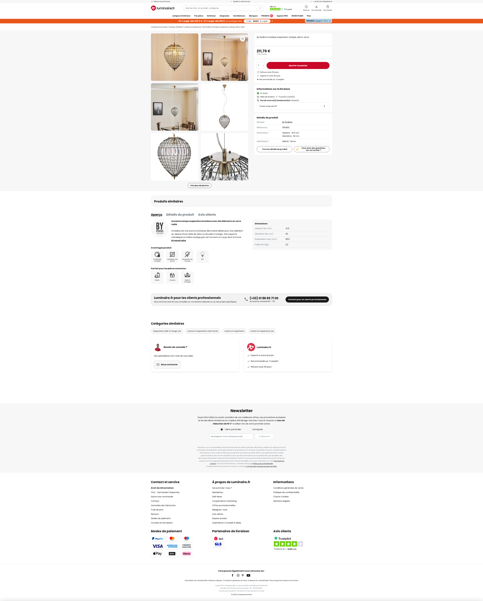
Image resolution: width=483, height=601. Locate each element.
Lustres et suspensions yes (262, 331)
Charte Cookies (281, 496)
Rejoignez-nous (219, 509)
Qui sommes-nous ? (222, 488)
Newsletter (217, 492)
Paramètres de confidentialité (196, 580)
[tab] (156, 214)
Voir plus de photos (199, 185)
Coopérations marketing (224, 501)
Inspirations (218, 522)
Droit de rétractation (162, 488)
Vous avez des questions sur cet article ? (313, 149)
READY (257, 21)
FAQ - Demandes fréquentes (165, 492)
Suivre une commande (162, 496)
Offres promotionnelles (223, 505)
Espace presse (219, 518)
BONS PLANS (297, 16)
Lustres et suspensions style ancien (202, 331)
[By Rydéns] (160, 228)
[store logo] (163, 8)
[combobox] (223, 8)
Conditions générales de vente (288, 488)
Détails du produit (180, 215)
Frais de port (157, 509)
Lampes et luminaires (159, 27)
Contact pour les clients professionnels (307, 299)
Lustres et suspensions (193, 27)
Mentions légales (281, 501)
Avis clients (207, 215)
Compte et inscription (162, 522)
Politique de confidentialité (263, 464)
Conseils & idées (233, 522)
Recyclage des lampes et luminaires (284, 580)
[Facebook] (234, 575)
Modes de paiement (161, 518)
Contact (155, 501)
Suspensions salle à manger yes (167, 331)
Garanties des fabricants (163, 505)
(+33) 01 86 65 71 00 (264, 298)
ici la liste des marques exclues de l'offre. (261, 466)
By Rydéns (287, 122)
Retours (155, 514)
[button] (174, 107)
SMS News (217, 496)
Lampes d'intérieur (176, 27)
